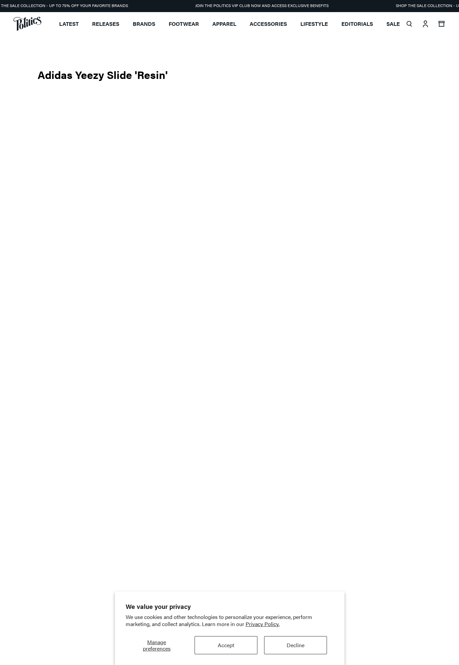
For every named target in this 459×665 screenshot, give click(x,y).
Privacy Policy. (263, 624)
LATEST (69, 24)
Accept (226, 645)
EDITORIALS (357, 24)
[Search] (409, 24)
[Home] (27, 24)
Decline (295, 645)
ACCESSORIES (268, 24)
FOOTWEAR (184, 24)
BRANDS (144, 24)
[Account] (425, 24)
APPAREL (224, 24)
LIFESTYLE (314, 24)
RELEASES (105, 24)
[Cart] (441, 24)
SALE (393, 24)
